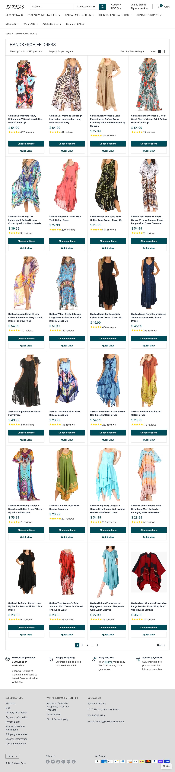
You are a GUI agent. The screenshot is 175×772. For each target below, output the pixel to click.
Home (8, 33)
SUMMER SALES (75, 24)
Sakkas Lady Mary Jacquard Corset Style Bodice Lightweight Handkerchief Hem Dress (107, 509)
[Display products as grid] (159, 51)
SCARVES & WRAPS (147, 15)
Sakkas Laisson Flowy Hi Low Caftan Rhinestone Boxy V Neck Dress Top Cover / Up (25, 317)
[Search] (102, 7)
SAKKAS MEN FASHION (78, 15)
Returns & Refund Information (15, 728)
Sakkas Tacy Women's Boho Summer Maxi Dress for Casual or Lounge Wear (66, 606)
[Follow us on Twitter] (53, 762)
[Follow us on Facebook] (48, 762)
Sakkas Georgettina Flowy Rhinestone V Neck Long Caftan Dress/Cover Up (25, 119)
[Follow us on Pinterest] (63, 762)
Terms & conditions (16, 743)
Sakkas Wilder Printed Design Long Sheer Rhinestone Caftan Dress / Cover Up (65, 317)
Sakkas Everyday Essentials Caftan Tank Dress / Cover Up (106, 316)
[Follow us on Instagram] (58, 762)
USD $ (10, 756)
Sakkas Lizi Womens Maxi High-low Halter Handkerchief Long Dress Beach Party (66, 119)
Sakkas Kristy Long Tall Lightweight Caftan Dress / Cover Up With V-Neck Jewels (24, 220)
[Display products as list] (164, 51)
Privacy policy (12, 722)
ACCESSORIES (50, 24)
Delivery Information (16, 712)
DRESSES (10, 24)
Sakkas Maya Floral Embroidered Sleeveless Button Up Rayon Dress (148, 317)
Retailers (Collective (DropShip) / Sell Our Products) (57, 706)
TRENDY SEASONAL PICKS (114, 15)
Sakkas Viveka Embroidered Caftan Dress (146, 413)
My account (138, 8)
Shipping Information (16, 734)
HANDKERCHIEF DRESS (25, 33)
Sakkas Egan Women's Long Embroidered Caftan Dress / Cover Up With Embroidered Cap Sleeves (107, 120)
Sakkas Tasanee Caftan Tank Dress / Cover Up (64, 413)
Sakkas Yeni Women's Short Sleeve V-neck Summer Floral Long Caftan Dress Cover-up (147, 220)
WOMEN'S (29, 24)
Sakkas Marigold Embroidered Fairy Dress (24, 413)
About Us (10, 703)
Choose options (26, 143)
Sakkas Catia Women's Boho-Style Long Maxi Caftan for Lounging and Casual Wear (147, 509)
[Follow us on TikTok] (74, 762)
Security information (16, 739)
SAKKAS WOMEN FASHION (42, 15)
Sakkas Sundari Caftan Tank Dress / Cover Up (64, 507)
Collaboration (53, 714)
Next (159, 645)
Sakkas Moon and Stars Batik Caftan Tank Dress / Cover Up (106, 218)
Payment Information (16, 717)
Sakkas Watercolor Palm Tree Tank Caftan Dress (65, 218)
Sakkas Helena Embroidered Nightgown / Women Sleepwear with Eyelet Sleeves (107, 606)
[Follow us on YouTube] (68, 762)
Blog (7, 708)
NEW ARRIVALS (14, 15)
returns (108, 661)
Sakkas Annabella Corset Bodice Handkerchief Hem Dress (107, 413)
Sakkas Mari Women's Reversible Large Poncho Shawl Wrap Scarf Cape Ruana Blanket (149, 606)
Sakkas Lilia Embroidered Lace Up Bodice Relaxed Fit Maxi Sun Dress (25, 606)
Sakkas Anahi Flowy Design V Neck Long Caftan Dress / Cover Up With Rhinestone (25, 509)
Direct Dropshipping (57, 719)
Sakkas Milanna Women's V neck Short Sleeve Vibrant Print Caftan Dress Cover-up (149, 119)
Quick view (26, 150)
